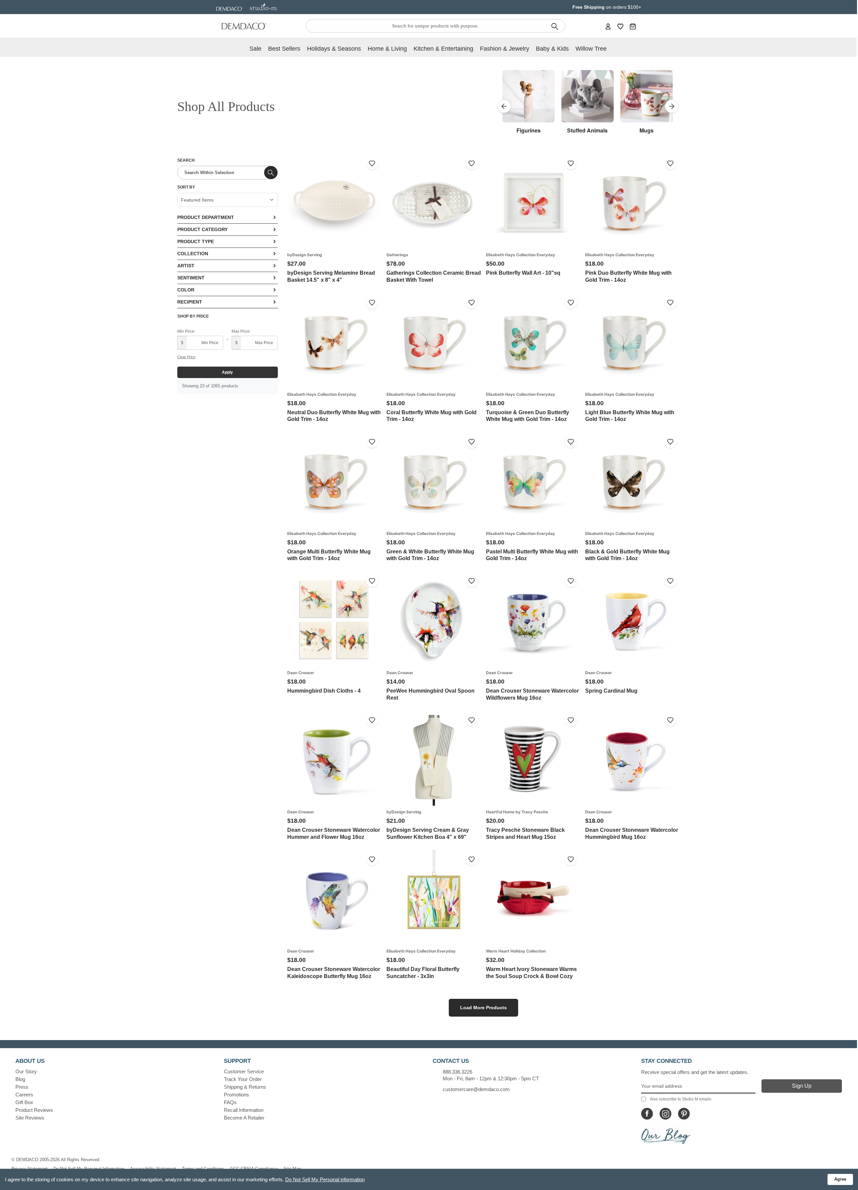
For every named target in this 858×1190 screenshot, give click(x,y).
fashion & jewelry (504, 48)
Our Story (26, 1071)
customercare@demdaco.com (476, 1089)
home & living (387, 48)
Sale (255, 48)
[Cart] (632, 26)
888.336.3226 (457, 1072)
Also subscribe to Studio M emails (680, 1099)
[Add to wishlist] (372, 163)
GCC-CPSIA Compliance (254, 1168)
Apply (227, 372)
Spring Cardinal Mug (611, 691)
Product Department (205, 217)
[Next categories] (671, 106)
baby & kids (552, 48)
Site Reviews (29, 1118)
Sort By (186, 187)
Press (21, 1087)
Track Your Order (243, 1079)
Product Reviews (34, 1110)
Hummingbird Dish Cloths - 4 (324, 691)
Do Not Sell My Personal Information (88, 1168)
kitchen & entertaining (443, 48)
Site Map (292, 1168)
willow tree (591, 48)
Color (185, 289)
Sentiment (190, 277)
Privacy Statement (29, 1168)
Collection (192, 253)
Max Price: (241, 331)
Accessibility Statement (153, 1168)
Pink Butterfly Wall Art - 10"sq (523, 273)
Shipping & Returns (245, 1087)
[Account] (608, 26)
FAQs (230, 1102)
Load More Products (483, 1007)
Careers (24, 1094)
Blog (20, 1079)
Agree (840, 1179)
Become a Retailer (244, 1118)
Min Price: (186, 331)
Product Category (202, 229)
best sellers (284, 48)
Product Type (195, 241)
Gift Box (24, 1102)
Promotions (236, 1094)
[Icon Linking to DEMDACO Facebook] (647, 1114)
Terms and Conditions (203, 1168)
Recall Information (243, 1110)
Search (186, 160)
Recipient (189, 302)
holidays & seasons (334, 48)
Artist (185, 265)
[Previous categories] (504, 106)
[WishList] (620, 26)
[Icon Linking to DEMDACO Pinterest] (684, 1114)
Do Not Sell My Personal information (325, 1179)
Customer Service (244, 1071)
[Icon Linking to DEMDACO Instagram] (665, 1114)
